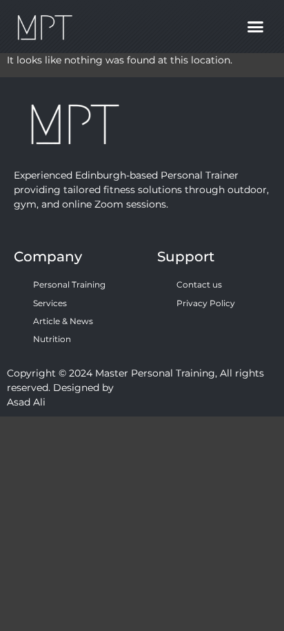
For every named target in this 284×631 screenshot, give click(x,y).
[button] (256, 27)
